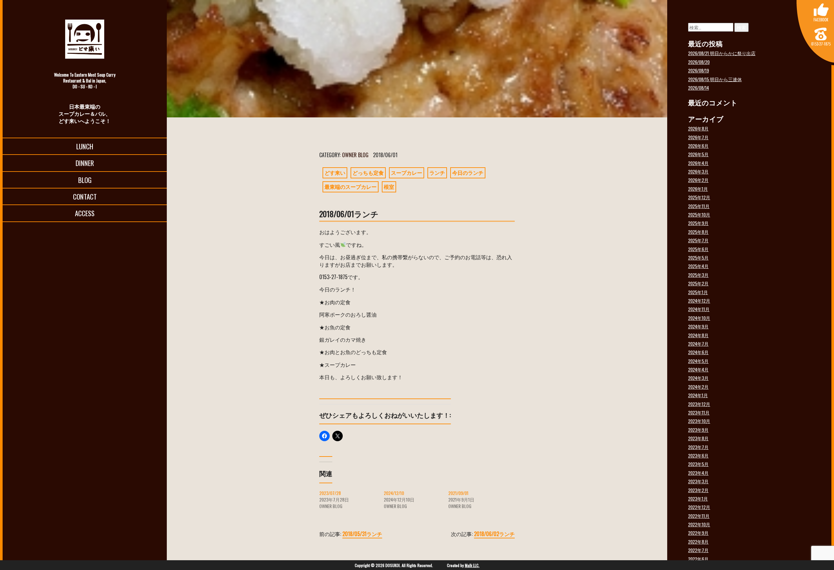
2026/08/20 (699, 61)
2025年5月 (698, 257)
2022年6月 (698, 558)
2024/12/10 (394, 492)
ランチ (437, 172)
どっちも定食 (368, 172)
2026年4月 (698, 162)
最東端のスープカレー (350, 186)
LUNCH (84, 146)
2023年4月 (698, 472)
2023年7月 (698, 446)
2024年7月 (698, 343)
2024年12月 (699, 300)
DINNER (85, 163)
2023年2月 (698, 490)
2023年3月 (698, 481)
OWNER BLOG (355, 155)
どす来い (334, 172)
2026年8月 (698, 128)
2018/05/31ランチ (362, 534)
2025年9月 (698, 222)
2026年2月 (698, 179)
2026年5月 (698, 154)
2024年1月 (698, 395)
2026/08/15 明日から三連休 (715, 79)
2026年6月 (698, 145)
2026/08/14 (698, 87)
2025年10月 (699, 214)
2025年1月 (698, 292)
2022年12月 (699, 506)
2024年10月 (699, 317)
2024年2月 (698, 386)
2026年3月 (698, 171)
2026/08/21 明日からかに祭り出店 (721, 53)
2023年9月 (698, 429)
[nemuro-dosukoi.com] (85, 39)
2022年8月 (698, 541)
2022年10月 (699, 524)
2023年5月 (698, 463)
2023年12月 (699, 403)
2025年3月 (698, 274)
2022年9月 (698, 532)
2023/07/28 (330, 492)
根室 (389, 186)
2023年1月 (698, 498)
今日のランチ (467, 172)
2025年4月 (698, 265)
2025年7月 (698, 240)
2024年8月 (698, 335)
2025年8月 (698, 231)
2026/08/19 (698, 70)
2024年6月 (698, 352)
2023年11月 (699, 412)
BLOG (85, 180)
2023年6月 (698, 455)
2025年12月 (699, 197)
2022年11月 (699, 515)
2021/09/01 (458, 492)
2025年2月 (698, 283)
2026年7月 (698, 137)
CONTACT (85, 196)
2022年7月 (698, 550)
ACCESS (84, 213)
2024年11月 (699, 309)
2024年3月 (698, 377)
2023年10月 (699, 420)
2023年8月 (698, 438)
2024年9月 (698, 326)
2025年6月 (698, 249)
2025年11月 (699, 205)
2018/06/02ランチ (494, 534)
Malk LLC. (472, 565)
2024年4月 (698, 369)
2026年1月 (698, 188)
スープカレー (406, 172)
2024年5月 (698, 360)
